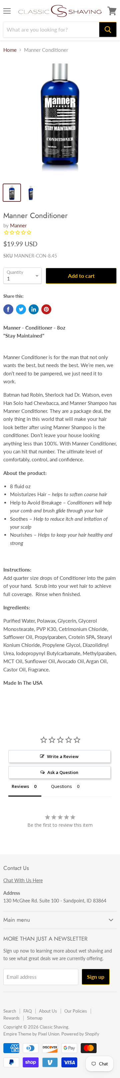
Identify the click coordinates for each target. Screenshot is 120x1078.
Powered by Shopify (80, 1034)
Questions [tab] (61, 786)
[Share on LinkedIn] (34, 309)
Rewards (11, 1018)
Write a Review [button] (63, 756)
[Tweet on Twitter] (21, 309)
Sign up (95, 976)
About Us (48, 1011)
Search (9, 1011)
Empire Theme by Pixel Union (31, 1034)
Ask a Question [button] (62, 772)
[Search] (108, 29)
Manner (18, 225)
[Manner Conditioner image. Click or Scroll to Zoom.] (60, 119)
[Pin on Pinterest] (46, 309)
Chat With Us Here (23, 880)
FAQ (27, 1011)
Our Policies (75, 1011)
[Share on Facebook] (8, 309)
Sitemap (34, 1018)
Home (10, 50)
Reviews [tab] (20, 786)
